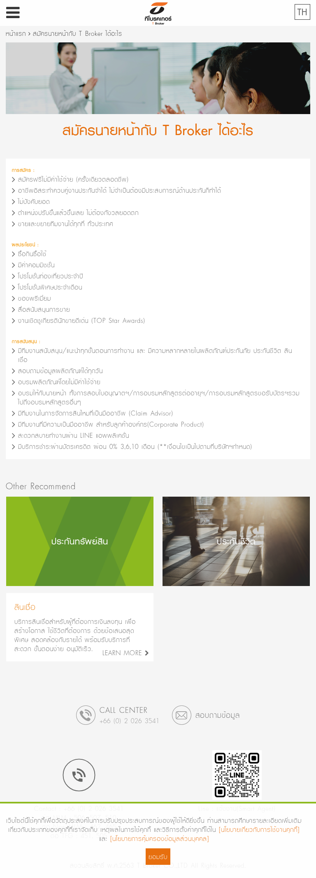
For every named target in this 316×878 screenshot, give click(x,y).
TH (302, 12)
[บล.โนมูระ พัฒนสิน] (158, 11)
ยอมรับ (158, 856)
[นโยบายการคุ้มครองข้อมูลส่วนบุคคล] (159, 838)
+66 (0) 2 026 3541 (130, 720)
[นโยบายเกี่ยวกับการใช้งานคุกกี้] (259, 829)
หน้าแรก (16, 33)
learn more (123, 652)
